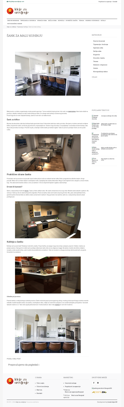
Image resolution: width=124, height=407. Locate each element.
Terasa (81, 20)
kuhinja (57, 304)
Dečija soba (52, 20)
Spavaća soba (42, 20)
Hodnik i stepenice (92, 20)
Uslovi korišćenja (43, 386)
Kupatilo (61, 20)
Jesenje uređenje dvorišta (109, 115)
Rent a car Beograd (77, 395)
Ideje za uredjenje (21, 402)
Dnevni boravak (13, 20)
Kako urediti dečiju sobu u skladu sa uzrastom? (109, 148)
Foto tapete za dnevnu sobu (107, 159)
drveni (26, 191)
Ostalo (103, 20)
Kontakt (115, 1)
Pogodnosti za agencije (105, 1)
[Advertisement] (80, 11)
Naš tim (39, 390)
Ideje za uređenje (11, 27)
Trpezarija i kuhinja (28, 20)
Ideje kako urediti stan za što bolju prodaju (108, 124)
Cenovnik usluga (70, 383)
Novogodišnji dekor (14, 23)
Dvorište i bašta (72, 20)
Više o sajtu (40, 383)
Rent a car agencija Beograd (74, 392)
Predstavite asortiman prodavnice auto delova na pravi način (109, 134)
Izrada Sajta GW (112, 402)
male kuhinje (72, 111)
